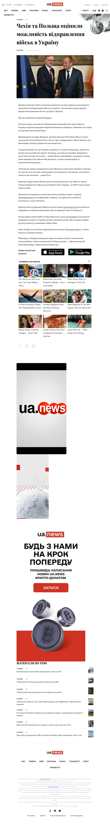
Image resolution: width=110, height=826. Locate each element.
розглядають (72, 216)
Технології (57, 10)
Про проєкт (31, 816)
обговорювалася (26, 197)
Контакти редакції (77, 816)
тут (56, 244)
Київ (24, 10)
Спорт (68, 10)
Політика (33, 10)
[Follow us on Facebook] (99, 11)
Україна (14, 10)
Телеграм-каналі (73, 229)
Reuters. (48, 117)
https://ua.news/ (45, 779)
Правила (43, 816)
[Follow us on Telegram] (103, 11)
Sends (31, 244)
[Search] (106, 10)
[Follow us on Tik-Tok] (95, 11)
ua (93, 10)
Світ (6, 10)
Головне (20, 20)
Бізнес (45, 10)
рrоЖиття (9, 15)
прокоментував (70, 207)
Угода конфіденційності (58, 816)
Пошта (85, 10)
